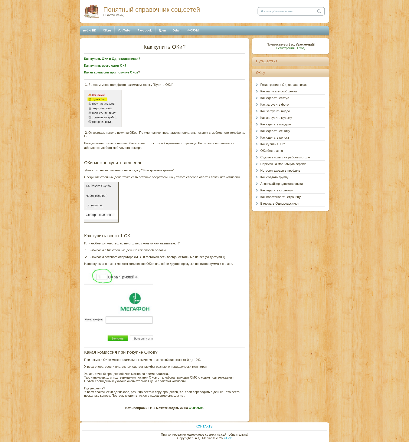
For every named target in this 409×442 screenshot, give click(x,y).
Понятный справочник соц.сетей (151, 9)
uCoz (228, 438)
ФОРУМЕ (196, 408)
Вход (301, 48)
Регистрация (285, 48)
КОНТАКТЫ (204, 426)
